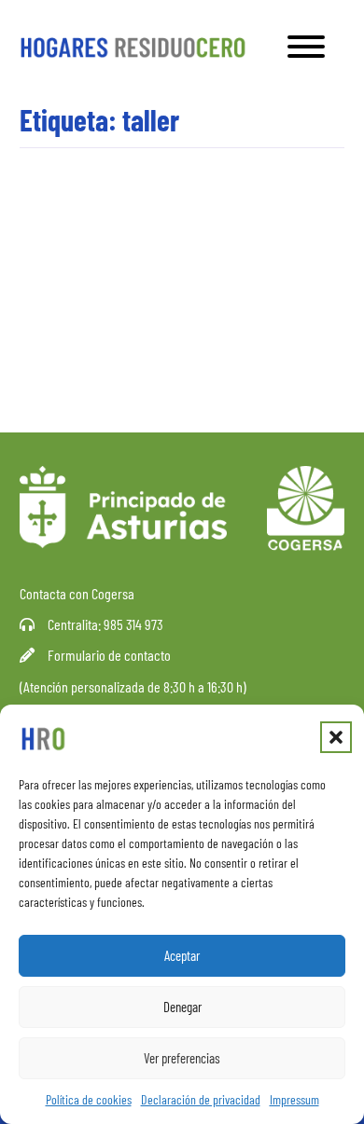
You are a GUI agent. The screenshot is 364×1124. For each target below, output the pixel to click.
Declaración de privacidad (200, 1099)
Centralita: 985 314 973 (105, 624)
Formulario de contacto (109, 655)
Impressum (294, 1099)
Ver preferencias (182, 1057)
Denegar (182, 1006)
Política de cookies (89, 1099)
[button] (336, 737)
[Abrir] (306, 46)
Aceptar (182, 955)
